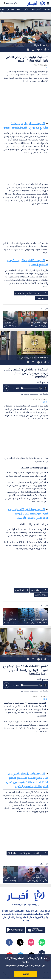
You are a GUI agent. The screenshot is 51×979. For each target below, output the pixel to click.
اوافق (25, 974)
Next (2, 642)
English (9, 3)
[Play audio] (6, 388)
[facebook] (9, 942)
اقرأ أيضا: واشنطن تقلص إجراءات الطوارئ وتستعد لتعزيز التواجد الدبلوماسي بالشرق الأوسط (28, 513)
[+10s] (45, 388)
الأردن (26, 9)
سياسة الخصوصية (13, 965)
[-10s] (40, 388)
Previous (48, 642)
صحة (18, 9)
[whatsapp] (41, 942)
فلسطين (10, 9)
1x (13, 388)
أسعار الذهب (36, 9)
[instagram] (31, 942)
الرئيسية (47, 9)
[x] (20, 942)
